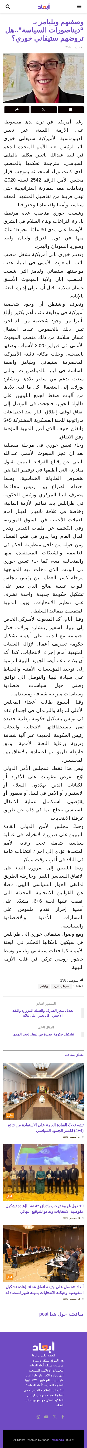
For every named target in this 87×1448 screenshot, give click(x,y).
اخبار (9, 1196)
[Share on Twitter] (43, 109)
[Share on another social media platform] (16, 109)
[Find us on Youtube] (46, 1417)
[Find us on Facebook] (62, 1417)
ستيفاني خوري (61, 986)
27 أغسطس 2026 (72, 1137)
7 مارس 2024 (73, 47)
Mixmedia (58, 1440)
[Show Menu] (79, 6)
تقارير (10, 1115)
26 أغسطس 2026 (72, 1218)
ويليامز (44, 986)
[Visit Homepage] (44, 6)
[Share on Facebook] (71, 109)
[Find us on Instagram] (38, 1417)
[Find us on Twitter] (55, 1417)
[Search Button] (8, 6)
